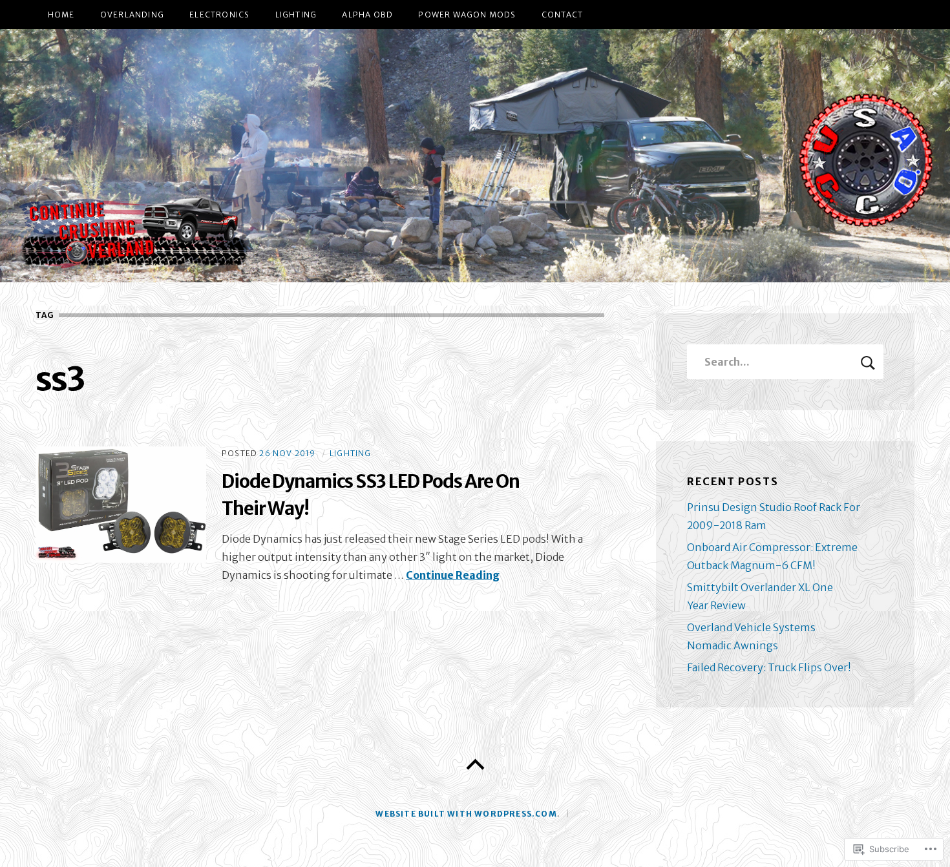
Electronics (219, 14)
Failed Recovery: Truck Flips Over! (769, 667)
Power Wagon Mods (467, 14)
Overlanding (132, 14)
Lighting (296, 14)
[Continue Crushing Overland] (475, 155)
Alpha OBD (367, 14)
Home (61, 14)
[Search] (785, 361)
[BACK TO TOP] (475, 765)
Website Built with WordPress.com (465, 814)
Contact (562, 14)
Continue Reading (453, 575)
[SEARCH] (867, 361)
